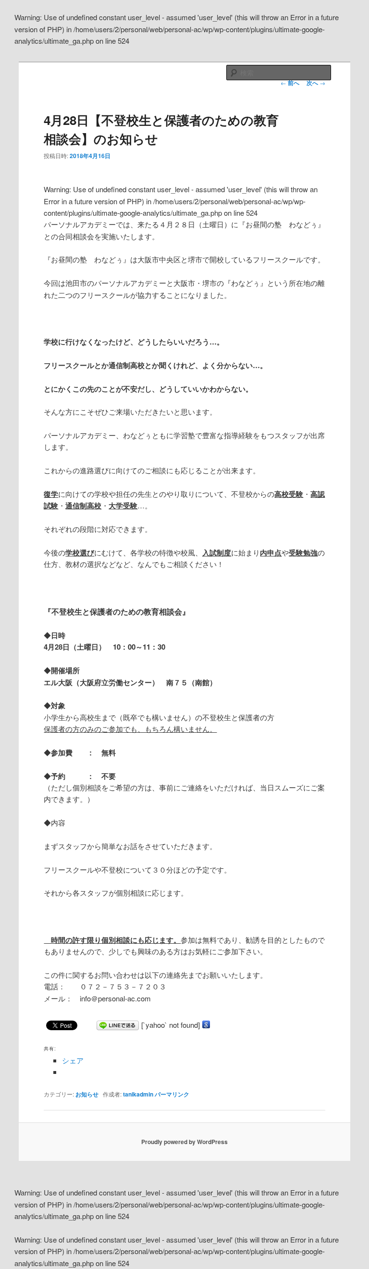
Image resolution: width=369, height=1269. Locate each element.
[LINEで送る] (118, 1025)
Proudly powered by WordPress (184, 1141)
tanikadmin (138, 1094)
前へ (290, 82)
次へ (316, 82)
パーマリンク (172, 1094)
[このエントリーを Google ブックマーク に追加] (206, 1025)
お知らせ (86, 1094)
